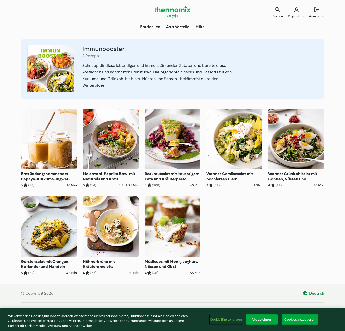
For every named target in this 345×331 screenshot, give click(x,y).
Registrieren (296, 16)
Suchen (278, 16)
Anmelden (316, 16)
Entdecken (150, 26)
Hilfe (200, 26)
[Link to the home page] (172, 12)
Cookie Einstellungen (226, 319)
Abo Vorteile (177, 26)
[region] (172, 319)
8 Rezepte (91, 55)
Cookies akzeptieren (299, 319)
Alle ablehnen (262, 319)
